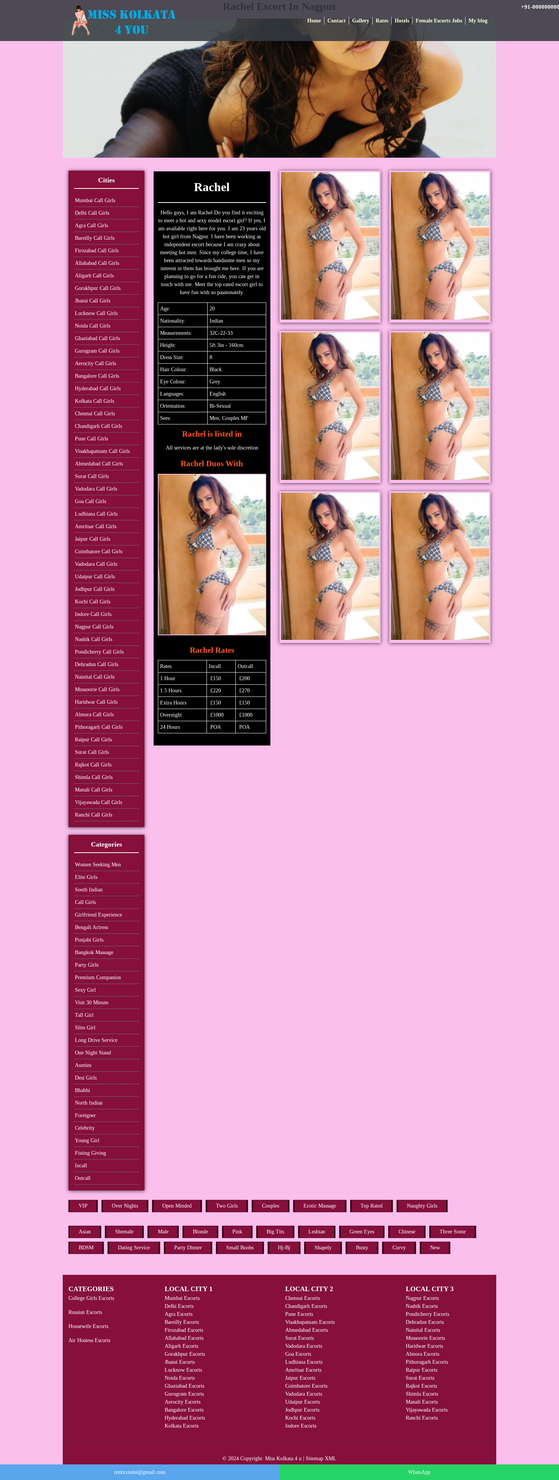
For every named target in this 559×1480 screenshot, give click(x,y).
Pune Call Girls (91, 439)
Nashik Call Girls (93, 639)
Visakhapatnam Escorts (310, 1322)
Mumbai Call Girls (95, 200)
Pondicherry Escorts (427, 1314)
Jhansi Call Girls (92, 301)
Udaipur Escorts (302, 1402)
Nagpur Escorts (422, 1298)
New (435, 1247)
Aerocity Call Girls (95, 363)
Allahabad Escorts (184, 1338)
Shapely (323, 1247)
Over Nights (125, 1206)
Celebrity (85, 1128)
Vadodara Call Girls (96, 489)
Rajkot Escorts (421, 1386)
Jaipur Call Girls (92, 539)
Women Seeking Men (98, 864)
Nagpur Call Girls (94, 627)
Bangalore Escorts (184, 1410)
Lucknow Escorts (183, 1370)
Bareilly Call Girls (94, 238)
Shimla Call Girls (94, 777)
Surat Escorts (299, 1338)
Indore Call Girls (93, 614)
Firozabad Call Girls (97, 250)
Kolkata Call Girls (94, 401)
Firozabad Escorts (184, 1330)
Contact (336, 21)
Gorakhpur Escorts (185, 1354)
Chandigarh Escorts (306, 1306)
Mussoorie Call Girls (97, 689)
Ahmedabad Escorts (306, 1330)
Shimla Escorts (422, 1394)
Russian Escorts (85, 1312)
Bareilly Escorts (182, 1322)
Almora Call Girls (94, 714)
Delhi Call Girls (92, 213)
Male (163, 1232)
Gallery (360, 21)
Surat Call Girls (92, 476)
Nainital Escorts (423, 1330)
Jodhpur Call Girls (94, 589)
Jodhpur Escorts (302, 1410)
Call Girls (85, 902)
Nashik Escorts (422, 1306)
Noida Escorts (180, 1378)
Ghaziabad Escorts (184, 1386)
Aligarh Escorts (181, 1346)
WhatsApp (419, 1472)
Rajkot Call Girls (93, 765)
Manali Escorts (422, 1402)
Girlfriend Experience (98, 915)
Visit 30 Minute (91, 1002)
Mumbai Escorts (182, 1298)
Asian (85, 1232)
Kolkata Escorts (182, 1426)
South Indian (89, 890)
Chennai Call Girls (95, 413)
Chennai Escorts (302, 1298)
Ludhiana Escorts (303, 1362)
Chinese (407, 1232)
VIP (83, 1206)
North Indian (89, 1103)
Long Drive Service (96, 1040)
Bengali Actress (91, 927)
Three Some (453, 1232)
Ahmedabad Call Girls (99, 464)
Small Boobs (240, 1247)
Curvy (399, 1247)
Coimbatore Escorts (306, 1386)
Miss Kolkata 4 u (283, 1458)
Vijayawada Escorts (427, 1410)
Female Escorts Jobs (439, 21)
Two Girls (227, 1206)
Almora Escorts (422, 1354)
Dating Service (134, 1247)
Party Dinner (188, 1247)
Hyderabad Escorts (185, 1418)
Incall (81, 1165)
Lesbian (316, 1232)
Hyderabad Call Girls (98, 388)
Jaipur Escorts (300, 1378)
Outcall (83, 1178)
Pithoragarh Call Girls (98, 727)
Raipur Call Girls (93, 739)
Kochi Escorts (300, 1418)
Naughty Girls (422, 1206)
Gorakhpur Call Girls (98, 288)
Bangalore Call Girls (97, 376)
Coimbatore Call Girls (98, 551)
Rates (382, 21)
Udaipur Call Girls (95, 576)
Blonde (200, 1232)
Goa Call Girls (90, 501)
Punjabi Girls (89, 940)
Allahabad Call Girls (97, 263)
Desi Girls (86, 1078)
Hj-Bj (284, 1247)
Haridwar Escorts (424, 1346)
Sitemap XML (321, 1458)
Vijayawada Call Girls (98, 802)
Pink (237, 1232)
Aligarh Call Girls (94, 276)
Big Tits (275, 1232)
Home (314, 21)
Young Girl (87, 1140)
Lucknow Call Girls (96, 313)
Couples (270, 1206)
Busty (362, 1247)
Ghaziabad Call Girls (97, 338)
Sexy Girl (85, 990)
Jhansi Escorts (180, 1362)
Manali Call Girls (93, 790)
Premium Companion (98, 977)
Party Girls (86, 965)
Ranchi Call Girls (93, 815)
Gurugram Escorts (184, 1394)
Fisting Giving (90, 1153)
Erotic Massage (319, 1206)
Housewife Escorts (88, 1326)
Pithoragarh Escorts (427, 1362)
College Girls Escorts (91, 1298)
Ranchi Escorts (422, 1418)
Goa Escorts (298, 1354)
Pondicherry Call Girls (99, 652)
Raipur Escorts (421, 1370)
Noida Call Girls (92, 326)
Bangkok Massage (94, 952)
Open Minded (177, 1206)
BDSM (86, 1247)
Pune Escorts (299, 1314)
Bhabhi (82, 1090)
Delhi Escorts (179, 1306)
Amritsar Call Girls (95, 526)
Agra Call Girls (91, 225)
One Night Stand (93, 1053)
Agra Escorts (178, 1314)
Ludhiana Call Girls (96, 514)
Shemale (124, 1232)
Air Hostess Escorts (89, 1340)
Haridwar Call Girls (96, 702)
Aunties (83, 1065)
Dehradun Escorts (425, 1322)
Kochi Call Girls (92, 602)
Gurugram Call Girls (97, 351)
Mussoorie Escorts (425, 1338)
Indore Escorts (300, 1426)
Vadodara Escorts (303, 1346)
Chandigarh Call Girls (98, 426)
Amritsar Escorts (303, 1370)
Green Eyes (361, 1232)
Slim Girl (85, 1027)
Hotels (402, 21)
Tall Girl (84, 1015)
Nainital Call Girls (94, 677)
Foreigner (85, 1115)
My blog (478, 21)
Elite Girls (86, 877)
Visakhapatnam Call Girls (102, 451)
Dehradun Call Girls (96, 664)
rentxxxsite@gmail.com (139, 1472)
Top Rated (371, 1206)
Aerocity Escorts (182, 1402)
